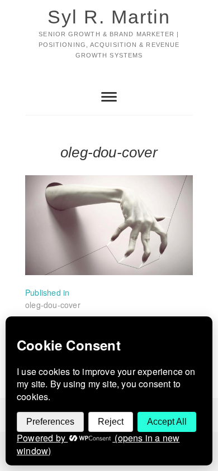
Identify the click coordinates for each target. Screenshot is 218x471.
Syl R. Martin (109, 16)
